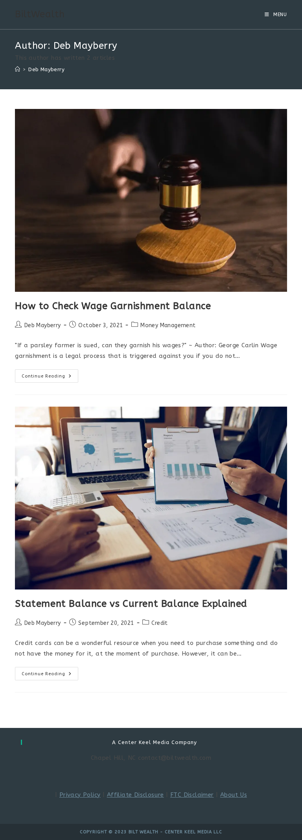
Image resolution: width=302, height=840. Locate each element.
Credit (159, 623)
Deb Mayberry (46, 69)
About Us (233, 794)
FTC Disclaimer (192, 794)
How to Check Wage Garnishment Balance (113, 305)
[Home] (17, 69)
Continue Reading (50, 377)
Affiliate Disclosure (135, 794)
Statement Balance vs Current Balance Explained (131, 603)
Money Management (167, 325)
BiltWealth (39, 14)
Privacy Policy (80, 794)
